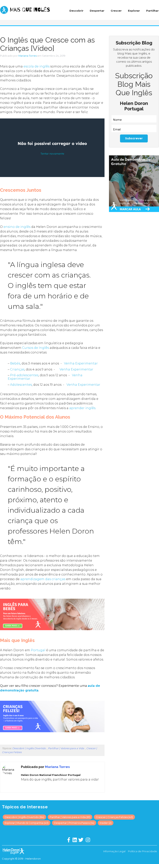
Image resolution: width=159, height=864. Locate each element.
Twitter (31, 787)
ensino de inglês (16, 227)
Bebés (15, 363)
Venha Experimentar (81, 363)
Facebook (20, 787)
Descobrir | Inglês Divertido (29, 748)
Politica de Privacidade (142, 851)
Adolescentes (21, 384)
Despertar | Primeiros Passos (74, 822)
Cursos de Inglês (35, 348)
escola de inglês (36, 66)
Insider (105, 822)
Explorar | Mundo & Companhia (26, 822)
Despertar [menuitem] (97, 10)
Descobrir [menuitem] (76, 10)
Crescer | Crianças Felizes (114, 817)
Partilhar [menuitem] (152, 10)
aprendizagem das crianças (42, 579)
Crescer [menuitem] (116, 10)
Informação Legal (114, 851)
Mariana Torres (27, 55)
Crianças (17, 369)
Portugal (38, 650)
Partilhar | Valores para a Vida (66, 748)
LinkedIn (25, 787)
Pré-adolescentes (24, 375)
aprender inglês (82, 408)
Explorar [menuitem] (134, 10)
